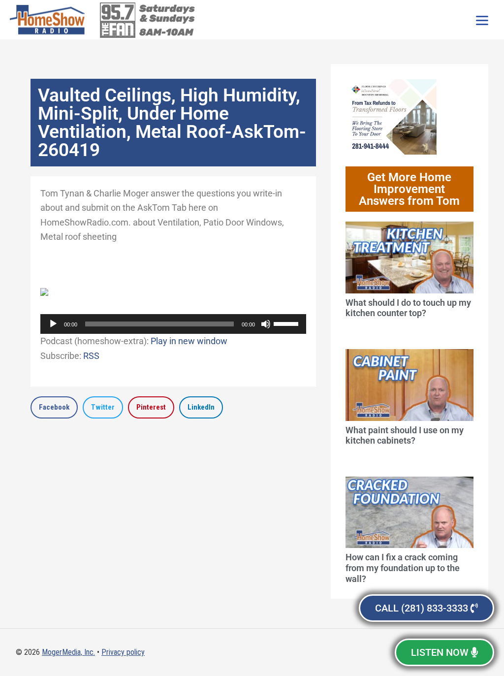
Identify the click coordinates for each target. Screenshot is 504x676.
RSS (91, 356)
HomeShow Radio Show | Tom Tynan (49, 19)
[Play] (53, 324)
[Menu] (482, 19)
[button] (54, 407)
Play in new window (189, 341)
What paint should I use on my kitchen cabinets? (405, 435)
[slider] (287, 323)
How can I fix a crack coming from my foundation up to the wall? (403, 567)
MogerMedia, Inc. (68, 652)
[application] (173, 324)
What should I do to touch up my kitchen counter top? (408, 308)
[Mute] (266, 324)
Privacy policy (123, 652)
